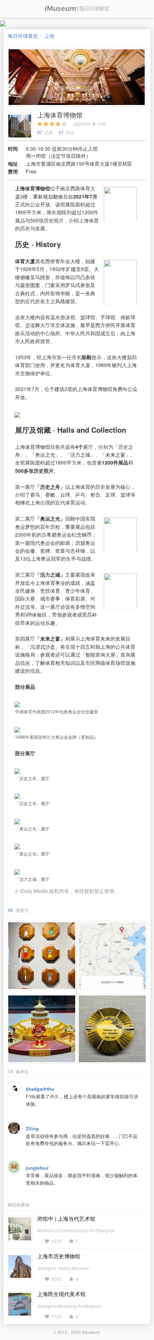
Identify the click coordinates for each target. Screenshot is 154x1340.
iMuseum (91, 1332)
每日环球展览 (23, 35)
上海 (49, 35)
